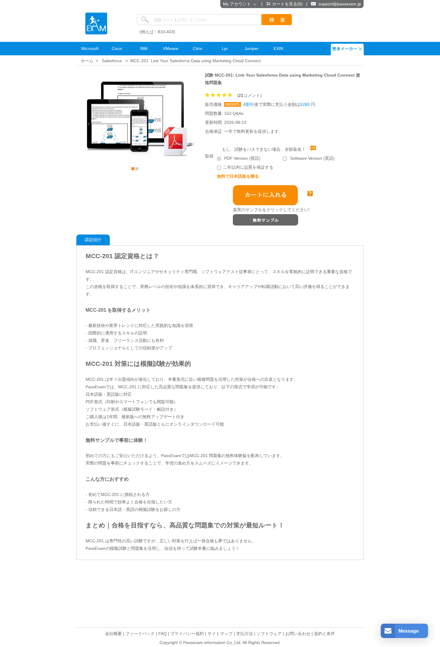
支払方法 (244, 633)
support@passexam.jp (339, 3)
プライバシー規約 (187, 633)
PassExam (96, 23)
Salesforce (112, 60)
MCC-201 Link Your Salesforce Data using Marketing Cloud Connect (195, 60)
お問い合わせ (297, 633)
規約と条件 (324, 633)
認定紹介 (93, 239)
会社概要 (113, 633)
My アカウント (238, 3)
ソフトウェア (269, 633)
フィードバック (140, 633)
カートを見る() (287, 3)
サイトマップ (220, 633)
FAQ (162, 633)
